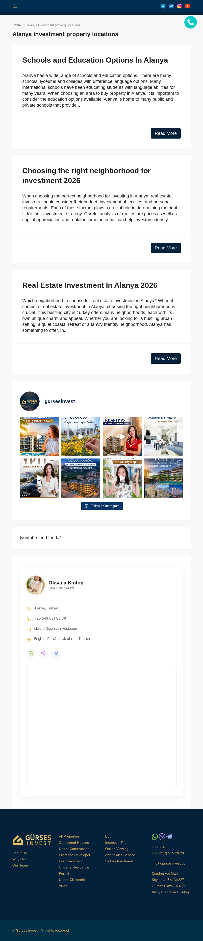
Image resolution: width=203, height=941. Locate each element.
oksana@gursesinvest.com (55, 628)
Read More (166, 133)
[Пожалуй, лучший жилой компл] (122, 478)
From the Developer (74, 855)
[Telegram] (55, 653)
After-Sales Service (120, 855)
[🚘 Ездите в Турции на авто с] (39, 478)
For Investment (71, 861)
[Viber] (43, 653)
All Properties (69, 836)
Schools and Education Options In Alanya (95, 60)
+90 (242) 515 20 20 (168, 853)
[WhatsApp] (31, 653)
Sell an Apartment (119, 861)
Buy (108, 836)
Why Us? (19, 859)
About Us (19, 853)
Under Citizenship (73, 880)
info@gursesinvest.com (170, 863)
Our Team (20, 865)
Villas (63, 886)
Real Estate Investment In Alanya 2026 (89, 285)
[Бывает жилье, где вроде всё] (163, 436)
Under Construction (74, 849)
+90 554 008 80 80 (166, 847)
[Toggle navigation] (15, 6)
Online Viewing (116, 849)
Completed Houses (74, 842)
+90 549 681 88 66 (50, 618)
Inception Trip (116, 842)
